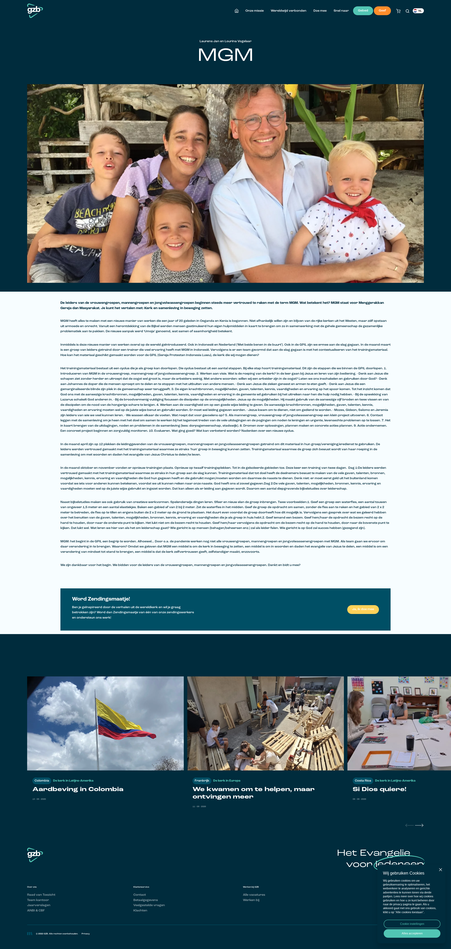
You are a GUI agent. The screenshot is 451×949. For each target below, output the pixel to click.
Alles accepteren (412, 933)
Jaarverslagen (38, 905)
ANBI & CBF (36, 910)
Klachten (140, 910)
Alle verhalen (414, 660)
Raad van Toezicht (41, 895)
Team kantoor (38, 900)
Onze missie (254, 11)
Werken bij (251, 900)
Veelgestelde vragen (149, 905)
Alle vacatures (254, 895)
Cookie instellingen (412, 923)
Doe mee (320, 11)
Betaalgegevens (145, 900)
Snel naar (341, 11)
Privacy (86, 934)
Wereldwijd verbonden (288, 11)
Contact (139, 895)
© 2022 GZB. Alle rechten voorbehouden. (57, 934)
